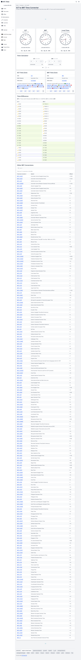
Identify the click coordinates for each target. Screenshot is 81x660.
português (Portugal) (21, 652)
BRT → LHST (19, 412)
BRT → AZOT (20, 222)
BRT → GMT (19, 353)
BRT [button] (43, 101)
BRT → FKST (19, 331)
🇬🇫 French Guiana (62, 85)
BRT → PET (19, 484)
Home (17, 5)
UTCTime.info (24, 655)
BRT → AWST (20, 217)
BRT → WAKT (20, 606)
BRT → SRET (19, 543)
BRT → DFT (19, 300)
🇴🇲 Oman (29, 85)
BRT (63, 75)
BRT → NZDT (20, 472)
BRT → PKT (19, 499)
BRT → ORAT (20, 480)
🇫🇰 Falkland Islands (64, 88)
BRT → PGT (19, 489)
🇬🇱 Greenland (66, 86)
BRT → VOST (20, 601)
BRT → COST (20, 280)
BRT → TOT (19, 569)
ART (60, 91)
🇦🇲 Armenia (39, 86)
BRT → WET (19, 616)
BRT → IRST (19, 392)
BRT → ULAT (19, 582)
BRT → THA (19, 557)
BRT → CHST (20, 266)
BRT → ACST (19, 178)
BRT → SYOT (20, 550)
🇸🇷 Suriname (59, 86)
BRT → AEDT (20, 188)
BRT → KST (19, 409)
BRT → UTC (19, 584)
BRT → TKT (19, 562)
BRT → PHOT (20, 492)
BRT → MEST (20, 426)
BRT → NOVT (20, 460)
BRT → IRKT (19, 390)
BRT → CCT (19, 246)
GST (34, 91)
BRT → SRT (19, 545)
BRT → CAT (19, 244)
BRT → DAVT (20, 295)
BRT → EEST (19, 314)
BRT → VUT (19, 603)
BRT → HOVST (20, 370)
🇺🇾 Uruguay (53, 86)
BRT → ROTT (20, 521)
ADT (51, 91)
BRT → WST (19, 630)
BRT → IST (19, 395)
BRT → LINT (19, 414)
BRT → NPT (19, 463)
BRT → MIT (19, 436)
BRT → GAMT (20, 341)
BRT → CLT (19, 278)
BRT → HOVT (20, 373)
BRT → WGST (20, 618)
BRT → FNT (19, 336)
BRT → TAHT (20, 552)
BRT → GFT (19, 346)
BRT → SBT (19, 531)
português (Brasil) (61, 650)
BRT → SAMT (20, 526)
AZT (25, 91)
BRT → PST (19, 509)
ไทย (72, 652)
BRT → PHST (20, 494)
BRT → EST (19, 324)
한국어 (32, 652)
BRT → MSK (19, 441)
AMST (55, 91)
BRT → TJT (19, 560)
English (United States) (26, 650)
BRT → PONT (20, 506)
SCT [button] (18, 101)
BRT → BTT (19, 242)
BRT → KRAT (19, 407)
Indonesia (68, 652)
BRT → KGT (19, 402)
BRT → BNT (19, 232)
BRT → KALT (19, 399)
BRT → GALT (20, 339)
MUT (38, 91)
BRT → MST (19, 443)
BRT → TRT (19, 572)
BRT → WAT (19, 611)
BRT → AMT (19, 205)
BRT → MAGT (20, 416)
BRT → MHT (19, 431)
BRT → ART (19, 212)
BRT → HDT (19, 363)
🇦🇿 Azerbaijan (38, 83)
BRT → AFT (19, 193)
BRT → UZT (19, 591)
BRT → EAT (19, 307)
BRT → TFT (19, 555)
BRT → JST (19, 397)
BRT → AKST (19, 198)
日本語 (28, 652)
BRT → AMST (20, 203)
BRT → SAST (19, 528)
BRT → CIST (19, 271)
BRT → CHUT (20, 268)
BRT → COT (19, 283)
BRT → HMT (19, 368)
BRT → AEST (19, 191)
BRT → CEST (19, 251)
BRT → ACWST (20, 183)
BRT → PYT (19, 516)
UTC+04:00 (33, 80)
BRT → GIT (19, 351)
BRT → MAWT (20, 421)
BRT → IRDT (19, 387)
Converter (22, 5)
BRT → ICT (19, 378)
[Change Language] (76, 1)
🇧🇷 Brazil (66, 83)
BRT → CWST (20, 290)
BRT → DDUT (20, 297)
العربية (55, 650)
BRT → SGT (19, 538)
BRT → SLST (19, 540)
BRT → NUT (19, 470)
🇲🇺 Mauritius (25, 88)
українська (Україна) (37, 650)
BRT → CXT (19, 293)
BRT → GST (19, 356)
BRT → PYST (19, 514)
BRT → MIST (19, 433)
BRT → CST (19, 285)
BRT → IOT (19, 385)
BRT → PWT (19, 511)
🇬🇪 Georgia (34, 86)
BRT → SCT (19, 533)
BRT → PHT (19, 497)
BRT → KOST (20, 404)
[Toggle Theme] (79, 1)
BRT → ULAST (20, 579)
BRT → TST (19, 574)
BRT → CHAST (20, 259)
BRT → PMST (20, 504)
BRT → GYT (19, 358)
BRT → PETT (19, 487)
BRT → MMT (20, 438)
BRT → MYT (19, 450)
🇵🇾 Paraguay (55, 85)
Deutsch (47, 652)
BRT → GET (19, 344)
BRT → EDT (19, 312)
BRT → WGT (19, 620)
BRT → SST (19, 548)
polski (62, 652)
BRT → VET (19, 594)
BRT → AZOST (20, 220)
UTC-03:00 (64, 80)
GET (29, 91)
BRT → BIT (19, 229)
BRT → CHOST (20, 261)
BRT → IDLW (20, 380)
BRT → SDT (19, 535)
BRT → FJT (19, 329)
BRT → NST (19, 465)
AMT (21, 91)
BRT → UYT (19, 589)
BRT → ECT (19, 310)
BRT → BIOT (19, 227)
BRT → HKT (19, 365)
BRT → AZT (19, 225)
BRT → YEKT (19, 635)
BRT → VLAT (19, 596)
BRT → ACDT (20, 176)
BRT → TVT (19, 577)
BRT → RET (19, 518)
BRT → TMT (19, 567)
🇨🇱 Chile (68, 85)
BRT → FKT (19, 334)
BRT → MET (19, 429)
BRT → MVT (19, 448)
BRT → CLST (19, 276)
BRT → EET (19, 317)
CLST (68, 91)
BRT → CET (19, 254)
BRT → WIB (19, 623)
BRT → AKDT (20, 195)
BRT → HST (19, 375)
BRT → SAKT (19, 523)
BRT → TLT (19, 565)
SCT (32, 75)
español (50, 650)
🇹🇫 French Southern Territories (24, 86)
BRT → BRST (19, 237)
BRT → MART (20, 419)
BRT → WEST (20, 613)
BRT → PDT (19, 482)
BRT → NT (19, 467)
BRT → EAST (19, 305)
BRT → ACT (19, 181)
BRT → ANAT (20, 208)
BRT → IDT (19, 382)
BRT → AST (19, 215)
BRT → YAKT (19, 633)
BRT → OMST (20, 477)
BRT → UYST (20, 586)
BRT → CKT (19, 273)
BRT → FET (19, 327)
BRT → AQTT (20, 210)
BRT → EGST (20, 319)
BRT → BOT (19, 234)
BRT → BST (19, 239)
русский (45, 650)
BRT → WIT (19, 625)
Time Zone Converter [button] (21, 174)
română (58, 652)
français (42, 652)
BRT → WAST (20, 608)
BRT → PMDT (20, 501)
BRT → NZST (20, 475)
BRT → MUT (19, 446)
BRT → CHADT (20, 256)
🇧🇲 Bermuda (55, 88)
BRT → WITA (19, 628)
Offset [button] (70, 174)
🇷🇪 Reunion (34, 85)
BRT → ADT (19, 186)
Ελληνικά (53, 652)
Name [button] (32, 174)
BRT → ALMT (20, 200)
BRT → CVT (19, 288)
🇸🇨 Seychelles (41, 85)
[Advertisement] (45, 19)
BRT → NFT (19, 458)
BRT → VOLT (20, 599)
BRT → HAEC (20, 361)
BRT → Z (19, 637)
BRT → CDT (19, 249)
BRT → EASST (20, 302)
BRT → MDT (19, 424)
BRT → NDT (19, 455)
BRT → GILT (19, 348)
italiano (37, 652)
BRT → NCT (19, 453)
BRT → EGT (19, 322)
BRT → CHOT (20, 263)
